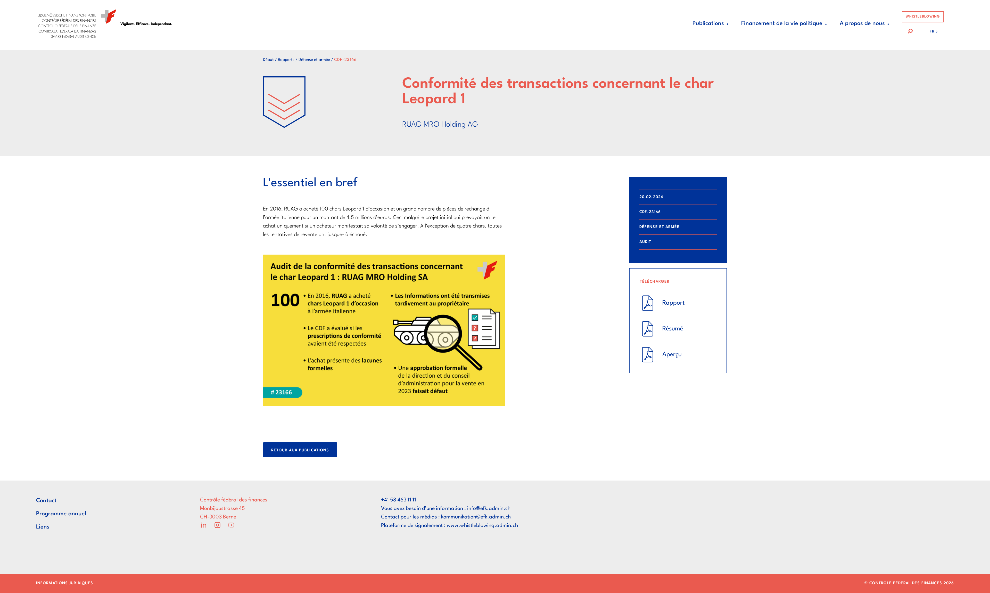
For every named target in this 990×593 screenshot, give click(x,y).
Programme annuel (61, 514)
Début (268, 60)
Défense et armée (314, 60)
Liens (43, 527)
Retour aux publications (300, 450)
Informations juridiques (64, 583)
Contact (46, 500)
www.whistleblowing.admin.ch (482, 525)
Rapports (286, 60)
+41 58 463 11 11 (398, 500)
